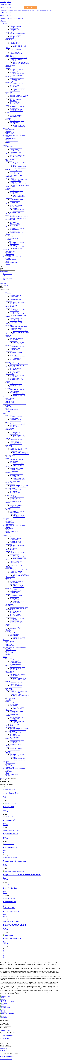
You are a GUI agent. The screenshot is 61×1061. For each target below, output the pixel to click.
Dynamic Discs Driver (15, 60)
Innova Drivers (13, 72)
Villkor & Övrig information (7, 1035)
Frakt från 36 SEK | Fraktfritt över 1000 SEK (11, 18)
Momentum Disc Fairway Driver (18, 96)
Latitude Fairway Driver (19, 88)
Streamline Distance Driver (16, 111)
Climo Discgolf (10, 38)
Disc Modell (6, 128)
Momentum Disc (10, 93)
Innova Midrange (14, 71)
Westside (8, 119)
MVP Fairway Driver (15, 102)
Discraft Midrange (14, 50)
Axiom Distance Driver (15, 30)
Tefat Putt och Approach (16, 115)
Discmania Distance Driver (19, 46)
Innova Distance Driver (18, 75)
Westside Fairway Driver (19, 125)
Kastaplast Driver (14, 81)
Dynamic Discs (10, 56)
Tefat (7, 113)
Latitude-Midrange (14, 85)
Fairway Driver (10, 132)
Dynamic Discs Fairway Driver (20, 62)
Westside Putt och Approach (17, 121)
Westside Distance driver (19, 126)
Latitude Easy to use (15, 91)
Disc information (7, 274)
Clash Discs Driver (14, 36)
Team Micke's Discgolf (6, 1038)
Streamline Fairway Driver (16, 109)
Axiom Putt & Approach (16, 26)
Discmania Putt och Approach (17, 40)
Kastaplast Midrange (15, 79)
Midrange (8, 131)
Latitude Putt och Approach (16, 83)
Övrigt (8, 142)
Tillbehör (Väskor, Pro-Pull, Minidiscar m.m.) (14, 135)
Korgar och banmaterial (12, 141)
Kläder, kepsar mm (11, 138)
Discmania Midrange (15, 42)
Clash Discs (9, 32)
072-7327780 (3, 1048)
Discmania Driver (14, 43)
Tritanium (8, 118)
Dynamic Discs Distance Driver (21, 63)
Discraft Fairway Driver (16, 52)
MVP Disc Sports (10, 98)
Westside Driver (14, 123)
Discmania (9, 39)
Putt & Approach (10, 129)
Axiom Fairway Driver (15, 29)
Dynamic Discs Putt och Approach (18, 58)
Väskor (8, 136)
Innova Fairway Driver (18, 73)
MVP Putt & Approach (15, 99)
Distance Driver (10, 134)
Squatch (8, 112)
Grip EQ (8, 66)
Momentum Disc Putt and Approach (19, 95)
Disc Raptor (9, 55)
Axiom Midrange (14, 28)
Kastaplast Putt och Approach (17, 78)
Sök (1, 266)
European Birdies (10, 65)
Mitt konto (5, 275)
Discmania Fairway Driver (19, 45)
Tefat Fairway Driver (15, 116)
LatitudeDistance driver (18, 89)
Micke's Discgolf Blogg (6, 2)
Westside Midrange (14, 122)
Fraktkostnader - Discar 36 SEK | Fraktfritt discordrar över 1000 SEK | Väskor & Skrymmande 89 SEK (26, 10)
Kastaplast (9, 76)
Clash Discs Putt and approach (17, 33)
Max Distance (9, 92)
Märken (5, 23)
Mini (7, 139)
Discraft (8, 48)
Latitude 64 (9, 82)
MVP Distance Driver (15, 103)
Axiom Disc (9, 25)
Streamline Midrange (15, 108)
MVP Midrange (13, 101)
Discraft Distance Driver (16, 53)
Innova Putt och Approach (16, 69)
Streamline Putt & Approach (17, 106)
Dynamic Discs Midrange (16, 59)
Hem (1, 778)
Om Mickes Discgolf (5, 4)
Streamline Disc (10, 105)
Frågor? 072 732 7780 (5, 7)
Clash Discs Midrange (15, 35)
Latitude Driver (13, 86)
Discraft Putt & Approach (16, 49)
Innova (8, 68)
